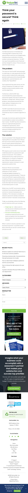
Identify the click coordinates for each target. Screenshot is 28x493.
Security (24, 23)
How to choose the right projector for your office (13, 266)
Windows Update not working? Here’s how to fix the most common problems (13, 252)
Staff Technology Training (14, 469)
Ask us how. (12, 416)
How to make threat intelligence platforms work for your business (13, 261)
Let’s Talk (14, 452)
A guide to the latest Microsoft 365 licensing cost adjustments (13, 270)
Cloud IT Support (14, 463)
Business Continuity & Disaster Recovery (14, 467)
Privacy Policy (14, 479)
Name (3, 295)
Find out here (17, 490)
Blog (14, 451)
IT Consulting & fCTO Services (14, 465)
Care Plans (14, 449)
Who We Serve (14, 447)
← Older (5, 238)
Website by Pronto (14, 481)
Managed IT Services (14, 462)
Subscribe (14, 310)
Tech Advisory (17, 23)
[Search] (24, 242)
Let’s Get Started (14, 388)
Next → (23, 238)
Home (14, 443)
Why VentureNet (14, 445)
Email (3, 301)
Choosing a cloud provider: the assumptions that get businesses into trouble (13, 257)
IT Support (14, 460)
